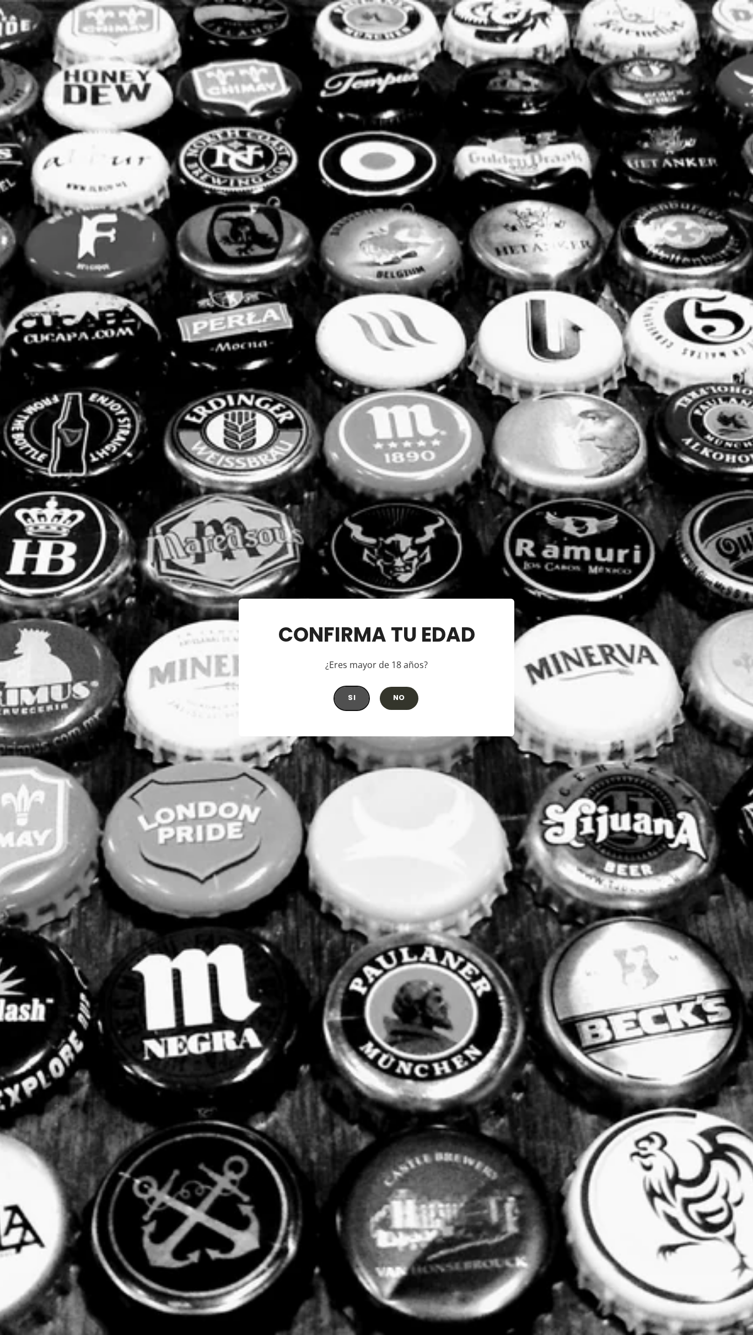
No (399, 697)
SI (352, 697)
